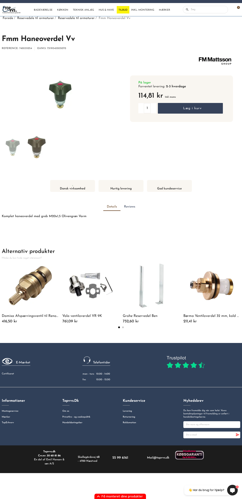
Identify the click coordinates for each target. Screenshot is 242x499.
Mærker (6, 417)
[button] (190, 108)
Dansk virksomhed (72, 188)
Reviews (129, 206)
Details (112, 206)
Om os (65, 411)
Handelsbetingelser (72, 422)
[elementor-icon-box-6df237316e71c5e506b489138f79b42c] (72, 183)
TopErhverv (8, 422)
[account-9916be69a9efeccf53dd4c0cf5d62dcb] (230, 9)
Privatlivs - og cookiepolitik (76, 417)
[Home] (29, 9)
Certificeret (8, 373)
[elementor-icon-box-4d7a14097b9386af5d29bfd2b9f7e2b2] (121, 183)
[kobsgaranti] (189, 454)
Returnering (129, 417)
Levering (127, 411)
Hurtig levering (121, 188)
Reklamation (129, 422)
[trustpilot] (185, 362)
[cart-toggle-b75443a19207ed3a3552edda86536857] (236, 9)
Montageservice (10, 411)
